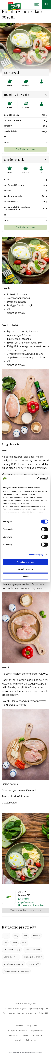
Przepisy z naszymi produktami (16, 971)
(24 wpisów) (23, 899)
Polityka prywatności (17, 1030)
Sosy (16, 936)
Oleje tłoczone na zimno (13, 964)
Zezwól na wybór (25, 569)
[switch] (44, 529)
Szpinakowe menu (11, 957)
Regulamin (32, 1026)
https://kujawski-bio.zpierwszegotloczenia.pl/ (31, 903)
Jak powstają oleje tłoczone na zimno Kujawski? (25, 1013)
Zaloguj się (31, 1040)
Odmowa (25, 576)
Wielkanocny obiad (33, 950)
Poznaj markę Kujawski (25, 1003)
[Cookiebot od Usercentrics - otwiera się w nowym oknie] (37, 478)
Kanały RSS (14, 1035)
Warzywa (36, 936)
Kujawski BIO (33, 964)
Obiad (14, 943)
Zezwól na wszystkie (25, 562)
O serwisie (18, 1026)
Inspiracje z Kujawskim (33, 957)
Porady (26, 1035)
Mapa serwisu (37, 1030)
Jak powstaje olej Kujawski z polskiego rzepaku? (25, 1008)
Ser (5, 943)
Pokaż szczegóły (35, 555)
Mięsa (6, 936)
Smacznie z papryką (12, 950)
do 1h (24, 943)
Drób (25, 936)
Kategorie (37, 1035)
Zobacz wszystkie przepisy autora (25, 910)
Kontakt (18, 1040)
